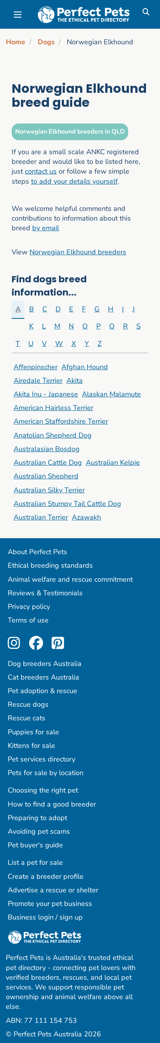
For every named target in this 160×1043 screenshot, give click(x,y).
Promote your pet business (50, 903)
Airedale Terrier (38, 380)
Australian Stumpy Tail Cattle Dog (67, 503)
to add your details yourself (74, 181)
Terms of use (28, 620)
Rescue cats (26, 718)
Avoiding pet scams (39, 831)
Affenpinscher (35, 367)
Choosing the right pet (43, 790)
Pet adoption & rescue (42, 690)
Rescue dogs (28, 704)
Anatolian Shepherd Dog (53, 435)
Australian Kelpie (113, 462)
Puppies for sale (33, 732)
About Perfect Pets (37, 551)
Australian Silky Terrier (49, 490)
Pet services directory (41, 759)
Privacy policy (29, 606)
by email (45, 228)
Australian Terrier (41, 517)
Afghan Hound (84, 367)
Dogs (46, 42)
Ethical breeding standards (50, 565)
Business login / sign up (45, 917)
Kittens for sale (31, 745)
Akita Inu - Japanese (46, 394)
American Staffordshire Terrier (61, 421)
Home (15, 42)
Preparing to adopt (37, 817)
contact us (41, 171)
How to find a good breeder (52, 804)
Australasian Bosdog (47, 449)
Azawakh (86, 517)
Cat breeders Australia (43, 677)
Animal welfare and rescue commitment (70, 579)
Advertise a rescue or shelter (53, 890)
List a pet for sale (35, 862)
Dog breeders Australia (45, 663)
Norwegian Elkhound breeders (78, 252)
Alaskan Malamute (111, 394)
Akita (74, 380)
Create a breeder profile (45, 876)
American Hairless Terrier (53, 407)
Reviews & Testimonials (45, 593)
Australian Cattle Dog (48, 462)
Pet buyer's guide (35, 845)
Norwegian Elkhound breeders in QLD (70, 131)
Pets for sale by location (45, 772)
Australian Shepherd (46, 476)
